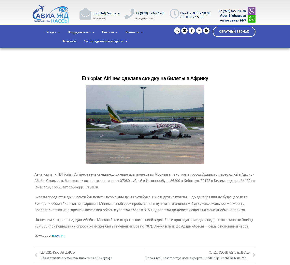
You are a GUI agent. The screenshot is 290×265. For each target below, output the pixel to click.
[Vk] (177, 30)
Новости (108, 32)
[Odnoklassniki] (192, 30)
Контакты (132, 32)
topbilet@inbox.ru (106, 13)
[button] (234, 32)
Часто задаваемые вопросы (103, 41)
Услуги (51, 32)
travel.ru (58, 236)
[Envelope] (184, 30)
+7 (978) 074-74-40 (150, 13)
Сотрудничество (79, 32)
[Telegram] (206, 30)
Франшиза (69, 41)
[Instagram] (199, 30)
